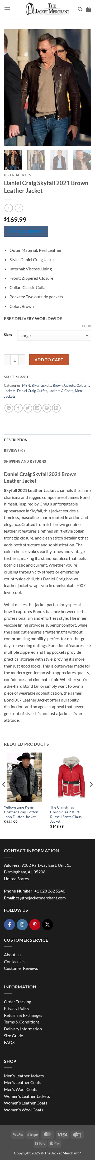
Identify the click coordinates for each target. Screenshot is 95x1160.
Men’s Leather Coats (22, 1082)
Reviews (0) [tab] (14, 450)
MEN (26, 385)
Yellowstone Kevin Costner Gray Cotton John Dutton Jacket (21, 812)
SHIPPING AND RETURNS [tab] (25, 461)
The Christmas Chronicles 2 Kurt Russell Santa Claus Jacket (66, 814)
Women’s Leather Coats (25, 1102)
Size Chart (30, 231)
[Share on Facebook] (18, 408)
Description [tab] (15, 440)
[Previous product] (19, 208)
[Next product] (8, 208)
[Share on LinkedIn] (56, 408)
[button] (7, 9)
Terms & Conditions (22, 1021)
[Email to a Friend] (37, 408)
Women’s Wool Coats (23, 1109)
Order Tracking (17, 1001)
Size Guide (13, 1035)
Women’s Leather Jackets (27, 1096)
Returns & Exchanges (23, 1015)
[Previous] (12, 87)
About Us (12, 954)
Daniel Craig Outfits (32, 391)
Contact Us (14, 961)
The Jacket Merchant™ (62, 1153)
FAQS (9, 1042)
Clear (86, 326)
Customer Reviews (21, 968)
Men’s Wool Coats (20, 1089)
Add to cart (49, 359)
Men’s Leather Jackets (24, 1075)
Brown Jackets (64, 385)
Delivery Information (23, 1028)
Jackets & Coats (61, 391)
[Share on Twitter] (27, 408)
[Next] (82, 87)
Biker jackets (17, 175)
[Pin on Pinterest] (46, 408)
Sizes (8, 335)
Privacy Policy (16, 1008)
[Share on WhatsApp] (8, 408)
